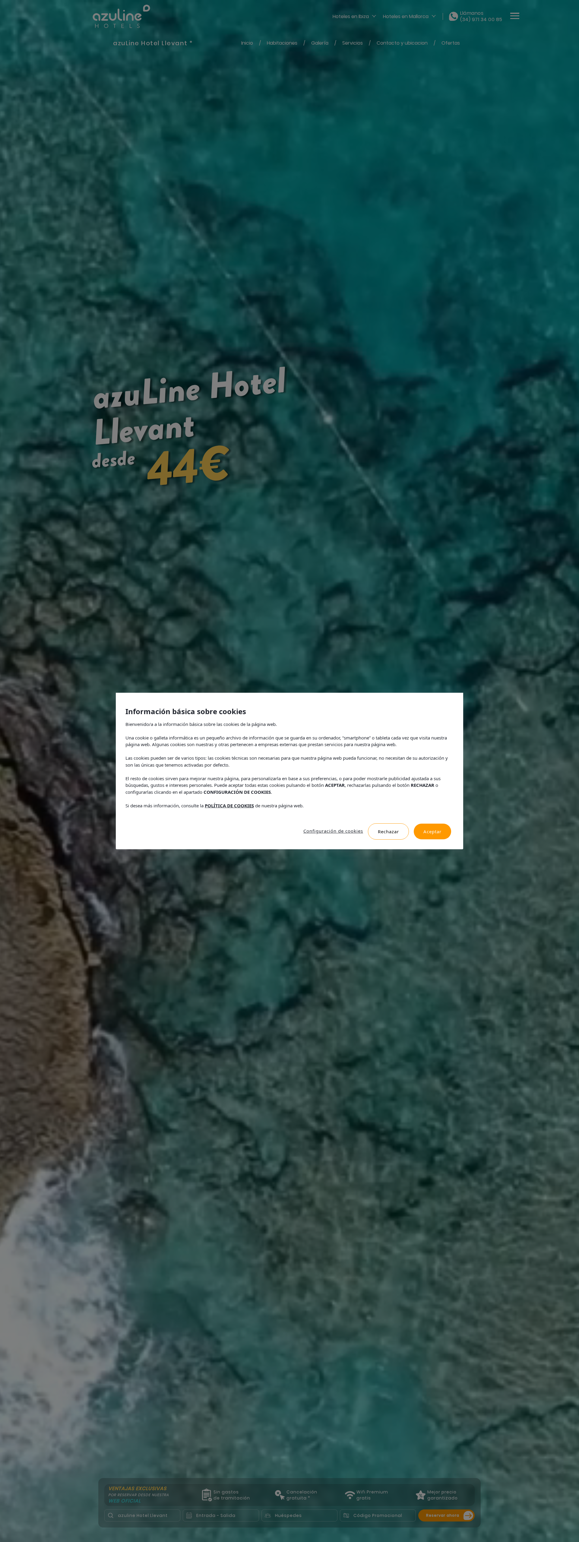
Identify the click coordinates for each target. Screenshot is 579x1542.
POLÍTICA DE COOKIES (229, 806)
